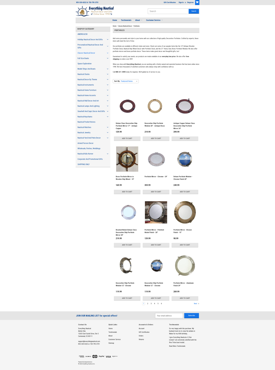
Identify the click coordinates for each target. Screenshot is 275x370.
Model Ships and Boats (86, 69)
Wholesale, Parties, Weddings (89, 148)
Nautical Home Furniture (87, 90)
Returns (141, 339)
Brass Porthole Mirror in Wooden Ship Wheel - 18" (125, 178)
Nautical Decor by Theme (87, 79)
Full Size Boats (83, 58)
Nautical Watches (84, 127)
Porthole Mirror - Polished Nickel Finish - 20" (154, 231)
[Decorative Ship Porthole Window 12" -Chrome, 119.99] (127, 265)
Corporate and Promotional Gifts (90, 159)
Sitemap (111, 343)
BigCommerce (88, 362)
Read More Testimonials (177, 346)
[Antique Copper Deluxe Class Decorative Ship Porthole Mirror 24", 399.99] (185, 106)
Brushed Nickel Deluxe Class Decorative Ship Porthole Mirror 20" (126, 232)
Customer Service (153, 20)
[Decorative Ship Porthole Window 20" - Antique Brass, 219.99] (156, 106)
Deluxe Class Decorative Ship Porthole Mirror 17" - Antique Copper (126, 125)
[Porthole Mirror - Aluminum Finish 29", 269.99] (185, 265)
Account (141, 328)
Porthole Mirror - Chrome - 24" (156, 177)
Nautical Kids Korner (85, 154)
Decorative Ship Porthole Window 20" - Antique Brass (155, 124)
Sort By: (117, 81)
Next (196, 304)
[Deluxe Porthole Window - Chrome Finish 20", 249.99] (185, 159)
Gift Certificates (170, 2)
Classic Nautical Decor (86, 53)
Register (190, 2)
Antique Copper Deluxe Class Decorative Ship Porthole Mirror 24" (184, 125)
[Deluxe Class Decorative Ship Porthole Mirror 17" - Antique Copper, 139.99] (127, 106)
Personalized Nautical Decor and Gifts (90, 46)
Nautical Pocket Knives (86, 122)
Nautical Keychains (85, 116)
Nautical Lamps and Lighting (88, 106)
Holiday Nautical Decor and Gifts (90, 39)
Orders (141, 336)
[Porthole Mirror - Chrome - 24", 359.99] (156, 159)
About (137, 20)
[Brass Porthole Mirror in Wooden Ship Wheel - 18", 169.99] (127, 159)
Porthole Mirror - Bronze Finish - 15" (182, 231)
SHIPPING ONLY (84, 164)
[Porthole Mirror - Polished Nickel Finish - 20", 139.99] (156, 212)
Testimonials (126, 20)
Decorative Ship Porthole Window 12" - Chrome (154, 284)
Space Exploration (85, 63)
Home (114, 20)
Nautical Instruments (86, 85)
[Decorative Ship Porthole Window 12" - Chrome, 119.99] (156, 265)
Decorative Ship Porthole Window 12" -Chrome (125, 284)
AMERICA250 (82, 34)
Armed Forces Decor (85, 143)
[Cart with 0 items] (197, 2)
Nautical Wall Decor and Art (88, 101)
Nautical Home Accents (87, 95)
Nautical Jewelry (84, 132)
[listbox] (130, 81)
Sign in (181, 2)
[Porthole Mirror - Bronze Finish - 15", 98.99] (185, 212)
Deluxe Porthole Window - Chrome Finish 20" (182, 178)
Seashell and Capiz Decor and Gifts (91, 111)
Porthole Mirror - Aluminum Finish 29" (183, 284)
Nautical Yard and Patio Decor (89, 138)
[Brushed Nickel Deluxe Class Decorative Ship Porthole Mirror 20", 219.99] (127, 212)
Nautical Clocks (84, 74)
